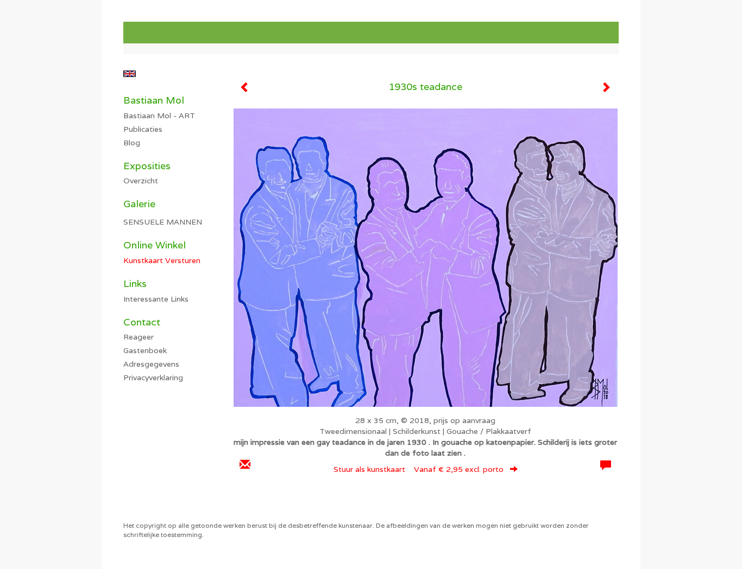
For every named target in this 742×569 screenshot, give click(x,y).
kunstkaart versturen (161, 260)
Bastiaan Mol (153, 100)
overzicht (140, 181)
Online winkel (154, 245)
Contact (141, 322)
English (129, 74)
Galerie (139, 203)
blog (131, 143)
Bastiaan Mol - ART (159, 115)
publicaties (142, 129)
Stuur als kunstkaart (419, 469)
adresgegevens (151, 364)
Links (135, 283)
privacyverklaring (153, 377)
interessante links (155, 299)
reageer (138, 337)
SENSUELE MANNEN (162, 222)
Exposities (147, 165)
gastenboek (145, 350)
